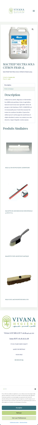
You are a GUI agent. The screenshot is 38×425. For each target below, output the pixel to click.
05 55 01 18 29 (19, 360)
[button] (35, 389)
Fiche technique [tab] (9, 89)
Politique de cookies (14, 422)
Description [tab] (7, 85)
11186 (9, 79)
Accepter (19, 408)
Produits (10, 77)
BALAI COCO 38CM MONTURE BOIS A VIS (16, 299)
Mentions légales (23, 422)
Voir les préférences (19, 418)
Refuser (19, 413)
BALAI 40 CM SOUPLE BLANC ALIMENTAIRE (17, 168)
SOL (14, 77)
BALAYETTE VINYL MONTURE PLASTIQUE (17, 256)
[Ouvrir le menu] (35, 11)
